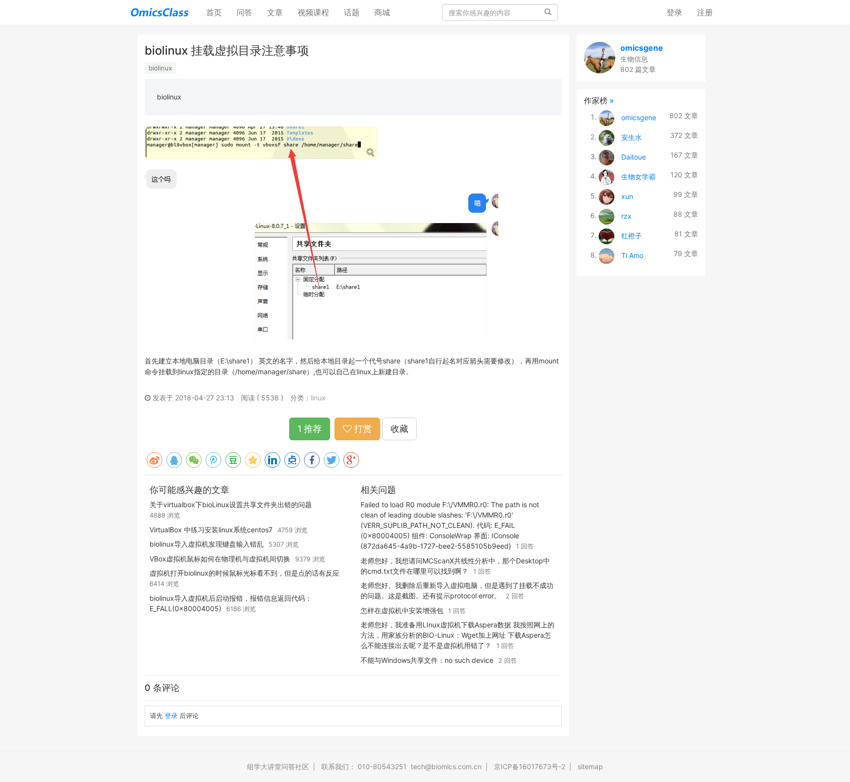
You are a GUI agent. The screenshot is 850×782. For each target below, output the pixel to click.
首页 (217, 12)
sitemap (590, 766)
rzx (626, 215)
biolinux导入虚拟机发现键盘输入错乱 (207, 544)
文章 (275, 12)
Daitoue (633, 156)
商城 (382, 12)
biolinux (160, 68)
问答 (244, 12)
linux (318, 397)
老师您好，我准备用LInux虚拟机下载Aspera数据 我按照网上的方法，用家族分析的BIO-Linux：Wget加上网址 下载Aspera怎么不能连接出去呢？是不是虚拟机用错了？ (457, 635)
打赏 (362, 429)
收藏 (399, 429)
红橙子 (631, 235)
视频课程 (313, 12)
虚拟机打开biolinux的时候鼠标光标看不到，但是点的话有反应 (244, 573)
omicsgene (641, 48)
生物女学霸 (638, 176)
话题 (352, 12)
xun (627, 196)
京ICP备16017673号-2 (529, 766)
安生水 (631, 136)
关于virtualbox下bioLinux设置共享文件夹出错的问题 (231, 504)
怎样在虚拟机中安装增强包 (402, 610)
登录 (674, 12)
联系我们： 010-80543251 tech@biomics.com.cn (401, 766)
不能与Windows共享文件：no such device (427, 660)
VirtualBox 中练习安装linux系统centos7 (211, 529)
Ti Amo (632, 255)
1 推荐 (310, 429)
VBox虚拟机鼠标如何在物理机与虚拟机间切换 (220, 558)
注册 (705, 12)
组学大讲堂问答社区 (278, 766)
